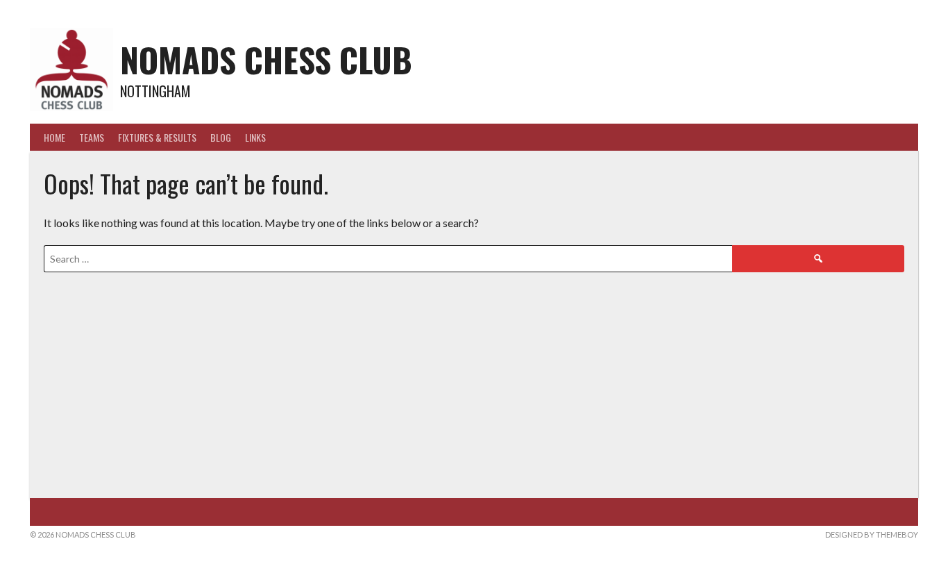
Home (54, 137)
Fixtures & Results (157, 137)
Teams (91, 137)
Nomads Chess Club (266, 59)
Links (255, 137)
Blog (220, 137)
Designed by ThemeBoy (871, 534)
